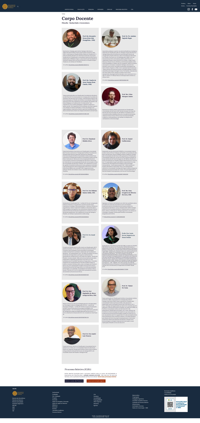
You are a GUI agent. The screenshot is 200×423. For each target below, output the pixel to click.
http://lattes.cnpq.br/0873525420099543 (78, 174)
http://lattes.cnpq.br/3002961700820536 (118, 174)
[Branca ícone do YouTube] (196, 9)
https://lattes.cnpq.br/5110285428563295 (114, 216)
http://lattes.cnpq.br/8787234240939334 (78, 216)
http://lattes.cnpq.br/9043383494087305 (78, 274)
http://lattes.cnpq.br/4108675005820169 (118, 80)
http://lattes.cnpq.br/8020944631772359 (118, 269)
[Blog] (197, 2)
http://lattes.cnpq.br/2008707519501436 (79, 113)
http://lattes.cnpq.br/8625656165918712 (79, 64)
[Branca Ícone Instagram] (188, 9)
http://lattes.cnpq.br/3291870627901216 (78, 317)
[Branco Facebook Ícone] (192, 9)
